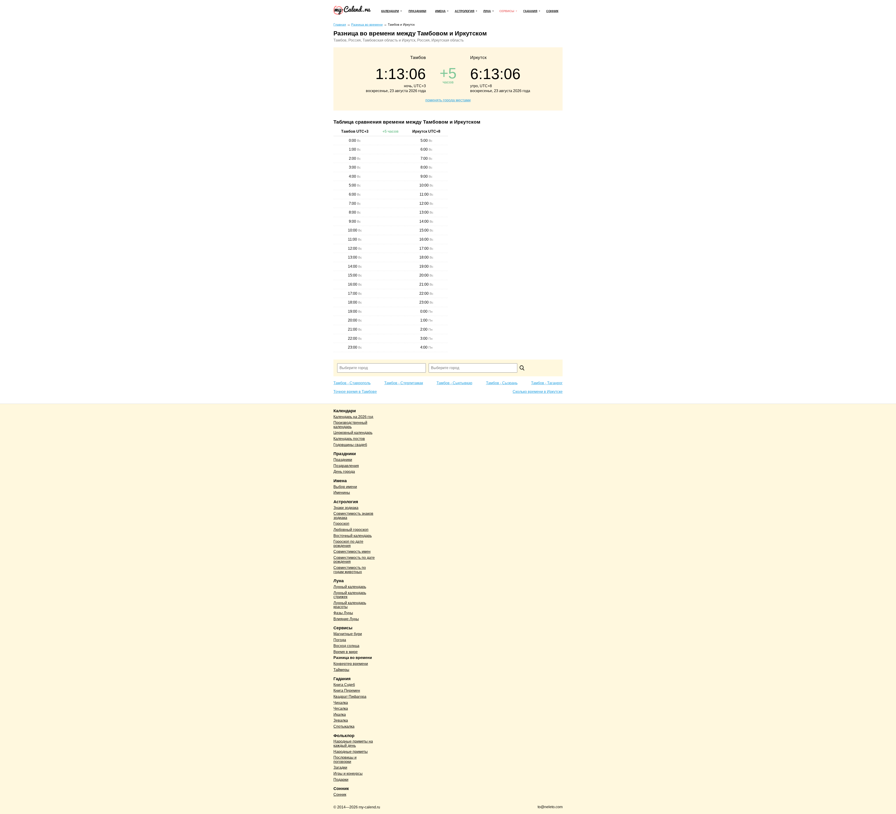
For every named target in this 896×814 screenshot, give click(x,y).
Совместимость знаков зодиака (353, 516)
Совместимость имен (352, 552)
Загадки (340, 767)
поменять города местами (448, 100)
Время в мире (345, 652)
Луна (487, 11)
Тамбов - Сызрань (502, 383)
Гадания (530, 11)
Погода (339, 640)
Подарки (340, 780)
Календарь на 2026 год (353, 417)
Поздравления (346, 466)
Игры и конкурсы (348, 774)
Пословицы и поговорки (345, 759)
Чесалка (340, 708)
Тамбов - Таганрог (547, 383)
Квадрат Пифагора (349, 697)
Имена (440, 11)
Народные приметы (350, 752)
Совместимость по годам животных (349, 570)
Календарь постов (349, 439)
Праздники (417, 11)
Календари (390, 11)
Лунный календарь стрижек (349, 595)
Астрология (464, 11)
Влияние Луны (346, 619)
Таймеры (341, 670)
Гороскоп (341, 524)
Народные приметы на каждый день (353, 743)
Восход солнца (346, 646)
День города (344, 472)
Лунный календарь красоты (349, 605)
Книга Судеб (344, 685)
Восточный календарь (352, 536)
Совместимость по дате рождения (354, 560)
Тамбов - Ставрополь (352, 383)
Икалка (339, 715)
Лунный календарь (349, 587)
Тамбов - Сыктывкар (454, 383)
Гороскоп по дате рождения (348, 544)
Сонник (552, 11)
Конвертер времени (350, 664)
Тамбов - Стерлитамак (403, 383)
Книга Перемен (346, 691)
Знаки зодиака (345, 508)
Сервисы (506, 11)
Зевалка (340, 720)
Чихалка (340, 703)
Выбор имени (345, 487)
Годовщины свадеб (350, 445)
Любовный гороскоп (350, 530)
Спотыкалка (343, 726)
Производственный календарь (350, 425)
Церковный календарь (352, 433)
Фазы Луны (343, 613)
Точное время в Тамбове (355, 392)
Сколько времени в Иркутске (538, 392)
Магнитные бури (347, 634)
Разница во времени (352, 658)
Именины (341, 493)
